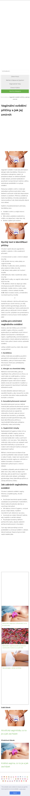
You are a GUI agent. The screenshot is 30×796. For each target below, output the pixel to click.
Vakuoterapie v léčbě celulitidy (11, 668)
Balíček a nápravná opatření (15, 80)
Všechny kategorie (15, 91)
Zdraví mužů (15, 76)
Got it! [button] (15, 793)
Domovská (4, 97)
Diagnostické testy (15, 84)
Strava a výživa (15, 87)
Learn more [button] (22, 789)
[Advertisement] (15, 18)
